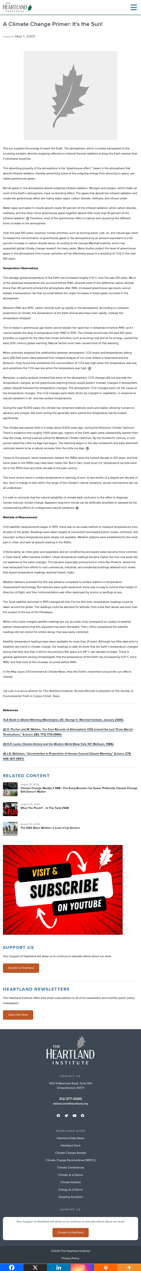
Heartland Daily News (70, 1138)
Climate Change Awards (70, 1153)
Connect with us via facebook (58, 1115)
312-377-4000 (70, 1099)
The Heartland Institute (18, 7)
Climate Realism (70, 1182)
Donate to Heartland (21, 968)
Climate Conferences (70, 1167)
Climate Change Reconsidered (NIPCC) (70, 1160)
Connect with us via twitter (66, 1115)
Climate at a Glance (70, 1175)
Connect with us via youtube (74, 1115)
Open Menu (133, 7)
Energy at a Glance (71, 1189)
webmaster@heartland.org (70, 1103)
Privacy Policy (70, 1258)
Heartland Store (71, 1145)
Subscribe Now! (18, 1014)
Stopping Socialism (70, 1197)
